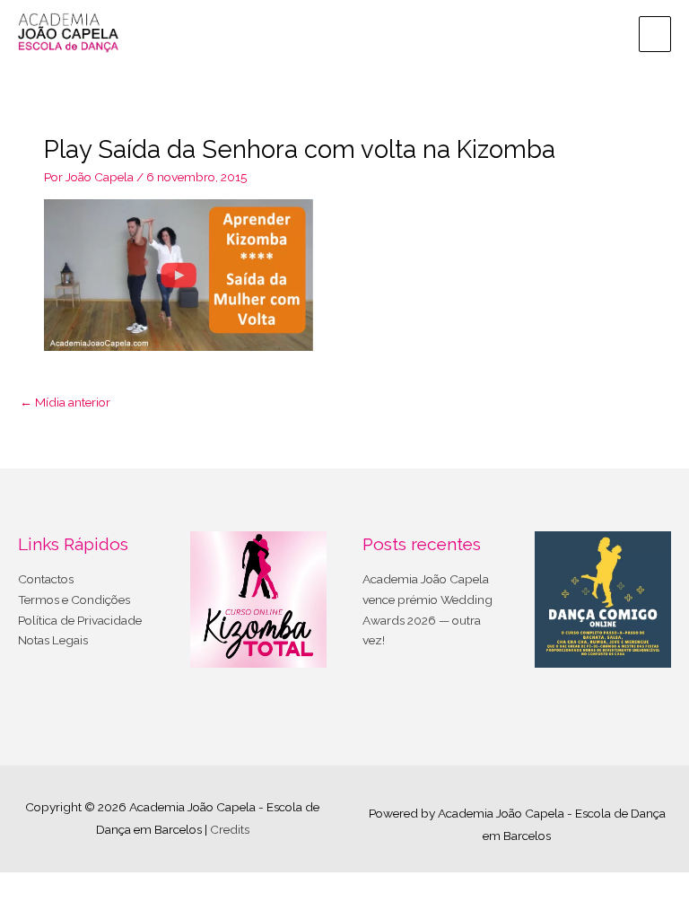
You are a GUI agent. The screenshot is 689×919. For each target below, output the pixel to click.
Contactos (46, 579)
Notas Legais (53, 640)
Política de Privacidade (80, 620)
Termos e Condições (74, 599)
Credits (229, 829)
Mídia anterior (65, 402)
